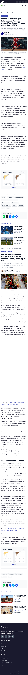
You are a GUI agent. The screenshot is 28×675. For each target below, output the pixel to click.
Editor (17, 194)
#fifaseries (21, 205)
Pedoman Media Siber (6, 662)
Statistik (3, 650)
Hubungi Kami (4, 660)
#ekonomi (4, 576)
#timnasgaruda (15, 202)
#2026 (8, 208)
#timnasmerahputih (6, 205)
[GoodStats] (5, 6)
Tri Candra (7, 194)
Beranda (3, 12)
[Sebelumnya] (22, 172)
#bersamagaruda (5, 202)
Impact (2, 665)
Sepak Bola (21, 12)
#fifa (3, 208)
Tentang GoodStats (5, 658)
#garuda (14, 205)
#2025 (10, 576)
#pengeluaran (19, 574)
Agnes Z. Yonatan (9, 571)
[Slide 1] (13, 187)
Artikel (8, 12)
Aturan (10, 673)
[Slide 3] (15, 187)
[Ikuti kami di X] (20, 2)
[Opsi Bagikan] (26, 34)
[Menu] (25, 5)
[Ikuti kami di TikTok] (26, 2)
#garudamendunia (13, 200)
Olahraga (14, 12)
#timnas (4, 197)
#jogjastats (4, 574)
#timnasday (10, 197)
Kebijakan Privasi (15, 673)
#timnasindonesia (19, 197)
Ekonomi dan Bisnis (16, 248)
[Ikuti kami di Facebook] (17, 2)
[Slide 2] (14, 187)
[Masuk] (22, 5)
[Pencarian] (20, 5)
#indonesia (4, 200)
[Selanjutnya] (24, 172)
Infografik (3, 646)
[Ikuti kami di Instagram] (23, 2)
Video (2, 648)
